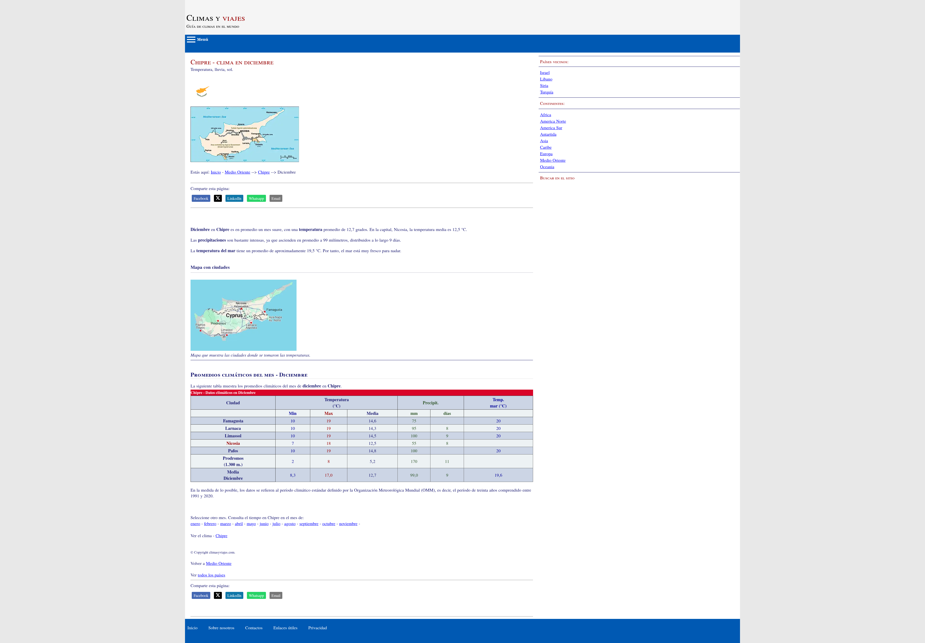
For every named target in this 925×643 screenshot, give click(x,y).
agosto (290, 523)
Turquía (546, 92)
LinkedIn (234, 198)
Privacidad (317, 627)
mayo (251, 523)
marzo (225, 523)
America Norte (553, 121)
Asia (544, 140)
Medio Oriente (237, 172)
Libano (546, 79)
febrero (210, 523)
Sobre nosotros (221, 627)
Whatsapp (256, 198)
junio (264, 523)
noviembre (348, 523)
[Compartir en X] (218, 198)
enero (195, 523)
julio (276, 523)
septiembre (308, 523)
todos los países (211, 575)
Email (275, 198)
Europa (546, 153)
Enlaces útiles (285, 627)
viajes (215, 17)
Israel (545, 72)
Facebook (201, 198)
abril (239, 523)
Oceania (547, 166)
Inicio (216, 172)
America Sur (551, 127)
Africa (545, 114)
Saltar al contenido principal (209, 3)
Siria (544, 85)
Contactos (254, 627)
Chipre (264, 172)
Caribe (546, 147)
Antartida (548, 134)
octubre (328, 523)
